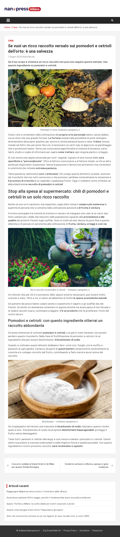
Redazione (97, 530)
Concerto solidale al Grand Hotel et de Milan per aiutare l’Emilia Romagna (33, 465)
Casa (10, 40)
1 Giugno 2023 (14, 57)
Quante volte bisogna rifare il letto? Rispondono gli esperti (35, 510)
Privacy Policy (70, 530)
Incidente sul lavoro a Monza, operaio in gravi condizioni (86, 465)
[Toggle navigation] (8, 20)
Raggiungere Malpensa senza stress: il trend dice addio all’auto (37, 491)
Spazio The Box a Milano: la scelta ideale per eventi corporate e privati (40, 503)
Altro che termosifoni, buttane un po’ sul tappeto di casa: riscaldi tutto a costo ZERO (48, 516)
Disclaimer (85, 530)
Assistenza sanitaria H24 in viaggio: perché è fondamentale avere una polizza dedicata (48, 497)
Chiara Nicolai (28, 57)
